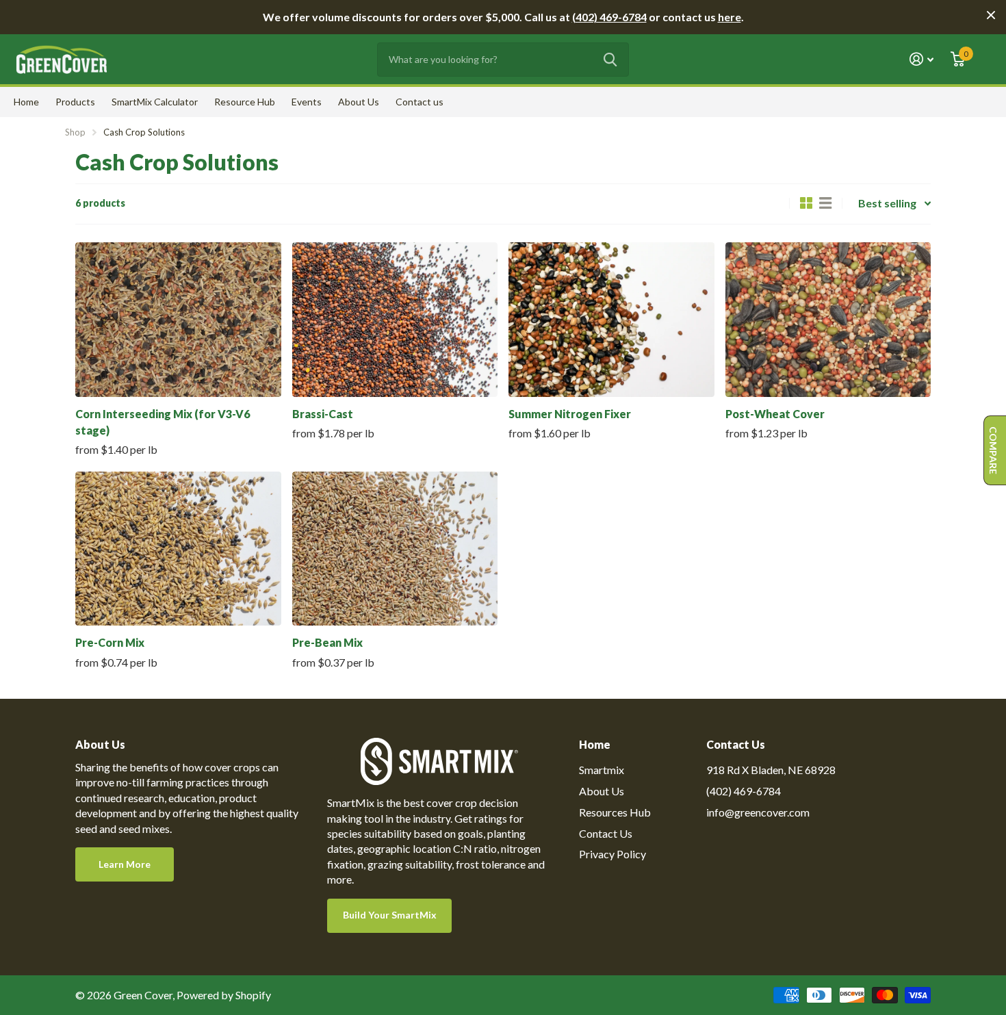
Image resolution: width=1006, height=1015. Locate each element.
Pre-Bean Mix (327, 642)
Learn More (125, 864)
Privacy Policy (612, 853)
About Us (358, 101)
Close (991, 15)
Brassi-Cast (322, 413)
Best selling (887, 202)
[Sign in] (922, 59)
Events (307, 101)
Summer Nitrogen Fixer (569, 413)
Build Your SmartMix (390, 915)
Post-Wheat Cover (775, 413)
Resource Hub (244, 101)
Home (26, 101)
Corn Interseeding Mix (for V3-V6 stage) (162, 422)
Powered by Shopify (224, 994)
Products (75, 101)
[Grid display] (806, 203)
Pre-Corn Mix (109, 642)
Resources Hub (615, 812)
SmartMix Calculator (155, 101)
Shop (75, 132)
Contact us (419, 101)
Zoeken (610, 59)
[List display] (825, 203)
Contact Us (605, 833)
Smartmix (601, 769)
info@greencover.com (758, 812)
